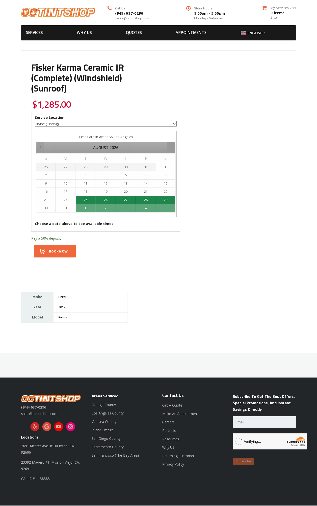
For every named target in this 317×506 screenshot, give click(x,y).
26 (105, 200)
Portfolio (169, 430)
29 (165, 200)
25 (85, 200)
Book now (58, 251)
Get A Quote (172, 405)
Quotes (134, 32)
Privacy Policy (173, 464)
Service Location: (50, 117)
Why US (84, 32)
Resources (170, 439)
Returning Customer (178, 455)
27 (126, 200)
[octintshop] (58, 11)
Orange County (104, 404)
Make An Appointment (180, 413)
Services (34, 32)
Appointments (191, 32)
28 (146, 200)
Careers (168, 422)
